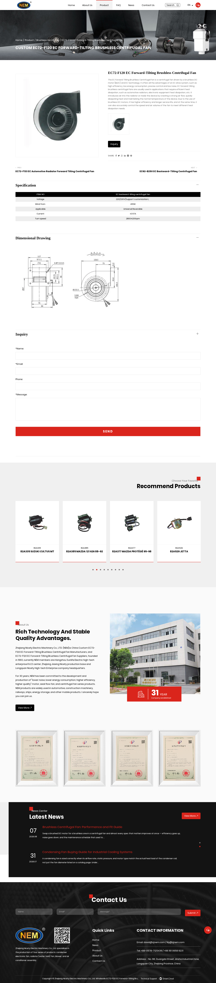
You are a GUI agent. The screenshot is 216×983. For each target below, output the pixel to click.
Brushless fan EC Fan (106, 9)
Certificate (86, 9)
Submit (192, 912)
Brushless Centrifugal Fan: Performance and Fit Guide (49, 827)
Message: (21, 394)
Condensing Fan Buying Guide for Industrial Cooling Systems (54, 852)
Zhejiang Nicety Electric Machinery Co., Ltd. (74, 978)
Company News (133, 9)
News (131, 5)
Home (71, 5)
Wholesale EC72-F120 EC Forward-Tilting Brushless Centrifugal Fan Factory (131, 978)
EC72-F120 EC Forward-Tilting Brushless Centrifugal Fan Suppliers (51, 656)
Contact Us (148, 5)
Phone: (19, 379)
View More (23, 707)
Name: (20, 348)
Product (104, 5)
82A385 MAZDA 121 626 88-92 (71, 551)
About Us (87, 5)
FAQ (118, 5)
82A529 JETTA (166, 551)
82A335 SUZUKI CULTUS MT (24, 551)
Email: (19, 364)
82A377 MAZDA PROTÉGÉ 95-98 (119, 551)
